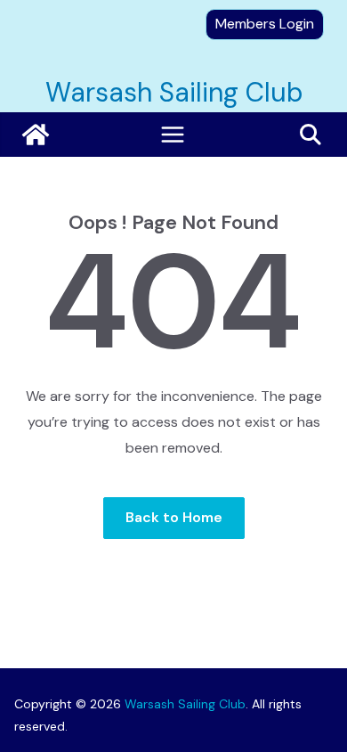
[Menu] (172, 134)
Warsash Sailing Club (174, 92)
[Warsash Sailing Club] (35, 134)
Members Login (264, 23)
